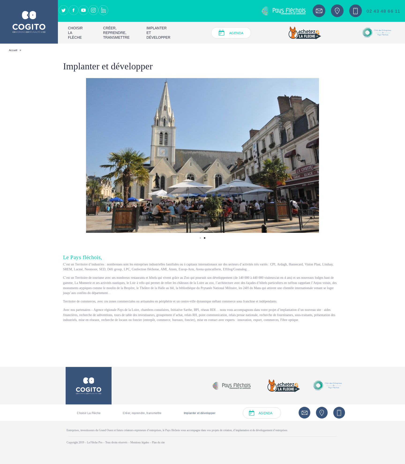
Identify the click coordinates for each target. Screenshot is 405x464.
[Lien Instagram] (93, 10)
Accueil (13, 50)
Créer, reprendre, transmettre (116, 32)
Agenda (236, 33)
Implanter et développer (158, 32)
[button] (200, 238)
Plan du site (158, 442)
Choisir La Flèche (75, 32)
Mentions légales (140, 442)
